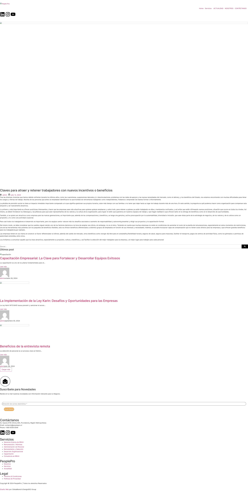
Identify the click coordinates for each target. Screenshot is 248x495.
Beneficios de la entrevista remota (25, 346)
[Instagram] (7, 14)
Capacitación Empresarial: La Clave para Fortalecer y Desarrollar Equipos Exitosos (60, 258)
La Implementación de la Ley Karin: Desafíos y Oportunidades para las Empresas (59, 301)
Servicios (208, 8)
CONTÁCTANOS (241, 8)
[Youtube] (13, 14)
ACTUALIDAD (218, 8)
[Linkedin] (2, 14)
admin (5, 195)
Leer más (3, 267)
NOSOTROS (229, 8)
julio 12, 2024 (16, 195)
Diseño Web (4, 489)
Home (201, 8)
